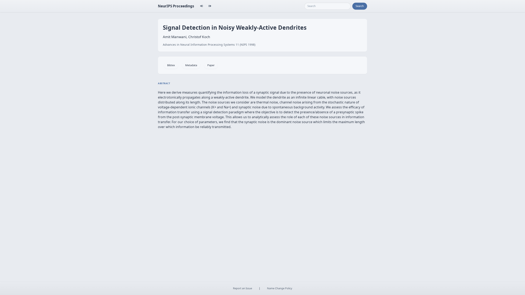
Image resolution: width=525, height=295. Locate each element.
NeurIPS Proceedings (176, 6)
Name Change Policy (279, 288)
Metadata (191, 65)
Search (360, 6)
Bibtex (171, 65)
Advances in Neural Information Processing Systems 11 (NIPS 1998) (209, 45)
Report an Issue (242, 288)
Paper (211, 65)
